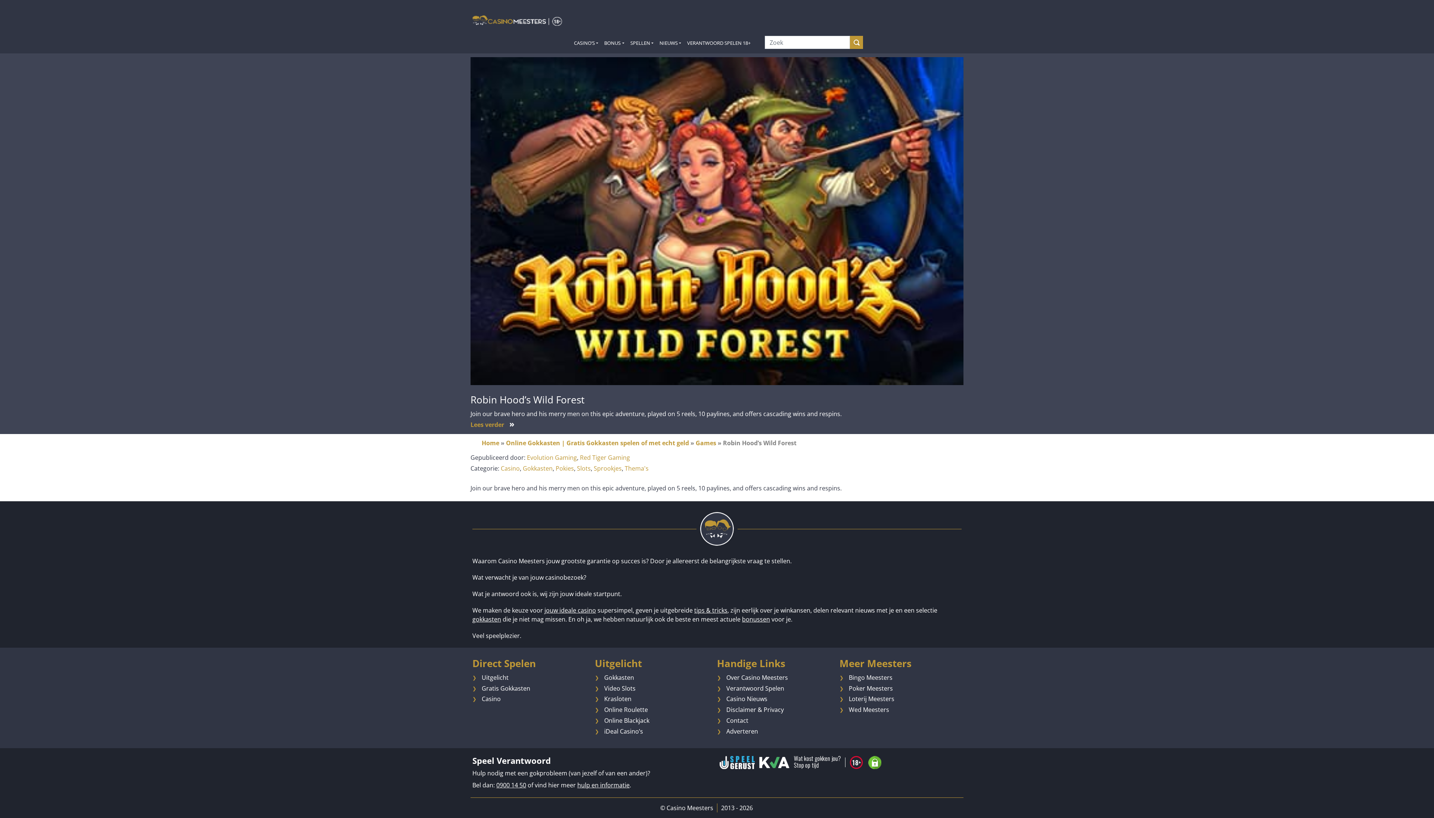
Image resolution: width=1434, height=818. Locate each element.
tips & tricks (710, 610)
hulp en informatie (603, 785)
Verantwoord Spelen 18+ (719, 43)
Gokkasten (538, 468)
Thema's (637, 468)
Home (490, 443)
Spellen (640, 43)
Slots (584, 468)
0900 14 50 (511, 785)
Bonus (612, 43)
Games (706, 443)
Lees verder (493, 425)
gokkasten (486, 619)
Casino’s (584, 43)
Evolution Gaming (552, 457)
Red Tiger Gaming (605, 457)
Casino (510, 468)
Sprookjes (608, 468)
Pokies (565, 468)
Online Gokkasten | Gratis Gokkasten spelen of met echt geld (597, 443)
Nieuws (668, 43)
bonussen (756, 619)
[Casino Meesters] (517, 20)
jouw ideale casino (570, 610)
